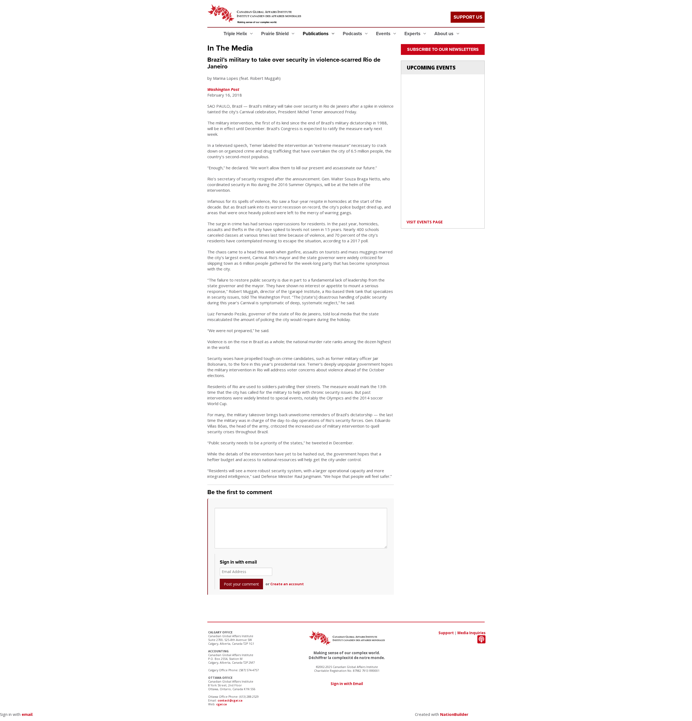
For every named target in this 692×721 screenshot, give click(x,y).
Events (383, 34)
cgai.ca (221, 704)
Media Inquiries (471, 632)
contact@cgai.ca (230, 700)
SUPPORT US (468, 17)
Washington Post (223, 89)
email (27, 714)
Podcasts (353, 34)
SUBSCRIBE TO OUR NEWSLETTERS (443, 49)
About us (444, 34)
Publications (316, 34)
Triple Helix (236, 34)
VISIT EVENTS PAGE (425, 221)
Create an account (287, 583)
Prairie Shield (275, 34)
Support (446, 632)
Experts (412, 34)
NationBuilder (454, 714)
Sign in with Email (347, 683)
